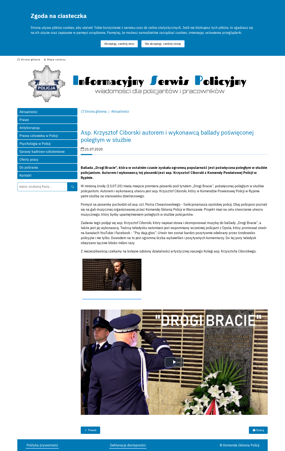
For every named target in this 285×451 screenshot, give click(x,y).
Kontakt (25, 175)
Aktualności (28, 112)
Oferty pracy (28, 159)
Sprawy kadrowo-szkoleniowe (42, 151)
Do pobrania (28, 167)
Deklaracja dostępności (128, 445)
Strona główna (96, 111)
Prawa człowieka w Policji (38, 136)
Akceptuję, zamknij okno (119, 43)
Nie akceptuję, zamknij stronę (163, 43)
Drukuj (259, 430)
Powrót (91, 430)
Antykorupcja (29, 128)
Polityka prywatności (42, 445)
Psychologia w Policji (34, 143)
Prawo (24, 120)
